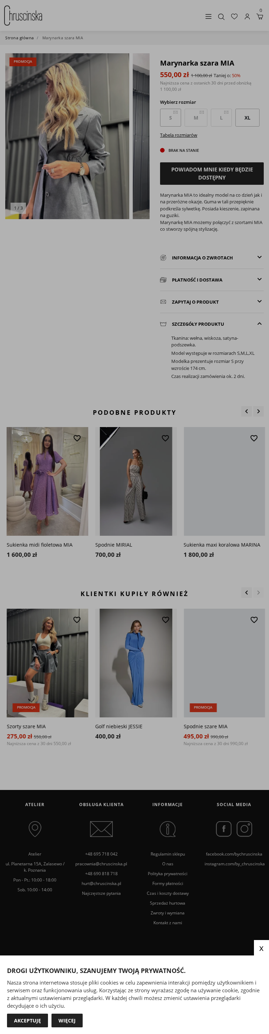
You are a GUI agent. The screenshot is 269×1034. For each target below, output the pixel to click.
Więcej (67, 1020)
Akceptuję (27, 1020)
